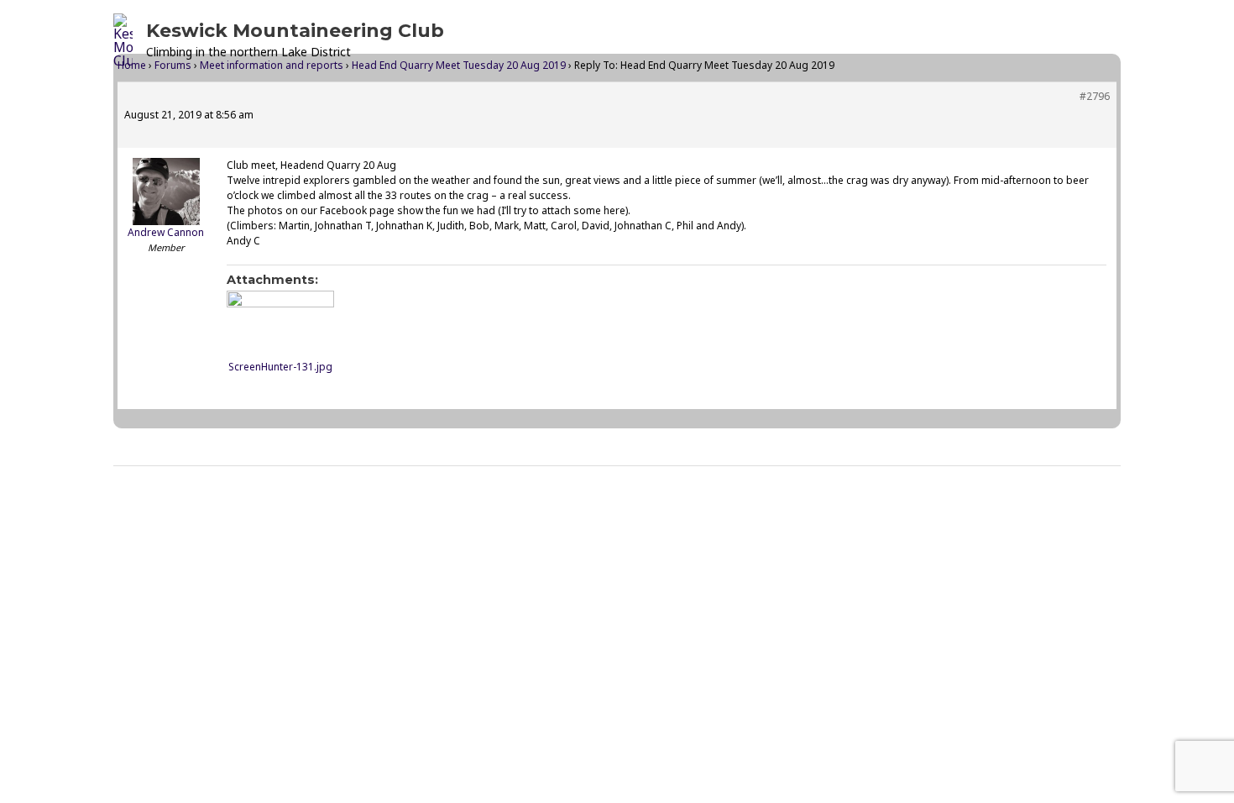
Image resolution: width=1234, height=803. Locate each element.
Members (917, 40)
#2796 (1095, 96)
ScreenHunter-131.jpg (280, 367)
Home (583, 40)
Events (650, 40)
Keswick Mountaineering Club (295, 30)
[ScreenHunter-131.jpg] (280, 321)
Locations (743, 40)
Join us (1011, 40)
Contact (1083, 40)
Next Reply (1073, 509)
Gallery (822, 40)
